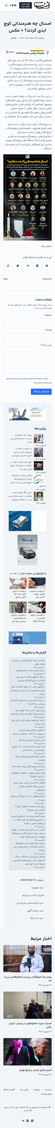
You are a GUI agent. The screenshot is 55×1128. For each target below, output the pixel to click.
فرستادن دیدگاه (41, 391)
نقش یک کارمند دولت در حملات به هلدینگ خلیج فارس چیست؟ (21, 466)
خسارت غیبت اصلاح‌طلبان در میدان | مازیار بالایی (30, 1025)
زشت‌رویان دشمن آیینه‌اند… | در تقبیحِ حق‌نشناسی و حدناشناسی (28, 748)
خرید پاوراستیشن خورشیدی (30, 903)
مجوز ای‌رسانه (46, 1094)
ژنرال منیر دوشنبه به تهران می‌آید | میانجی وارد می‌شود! (30, 808)
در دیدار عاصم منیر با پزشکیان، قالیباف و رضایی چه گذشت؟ (28, 702)
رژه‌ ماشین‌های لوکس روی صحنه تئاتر (28, 766)
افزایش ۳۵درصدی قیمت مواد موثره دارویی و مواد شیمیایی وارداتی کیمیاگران (29, 786)
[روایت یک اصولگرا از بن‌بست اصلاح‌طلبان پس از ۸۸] (27, 958)
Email (48, 330)
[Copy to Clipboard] (8, 266)
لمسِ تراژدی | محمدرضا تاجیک (31, 740)
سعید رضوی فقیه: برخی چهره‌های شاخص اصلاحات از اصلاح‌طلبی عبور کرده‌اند (29, 847)
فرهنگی (13, 38)
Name (48, 315)
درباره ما (48, 1090)
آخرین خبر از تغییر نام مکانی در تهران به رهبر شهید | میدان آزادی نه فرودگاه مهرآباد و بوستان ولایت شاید (28, 833)
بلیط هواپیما (37, 888)
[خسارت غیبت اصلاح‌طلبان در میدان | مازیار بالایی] (27, 1005)
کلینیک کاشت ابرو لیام (33, 895)
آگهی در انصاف (9, 1090)
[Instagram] (13, 5)
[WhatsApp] (18, 266)
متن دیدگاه (46, 345)
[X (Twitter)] (15, 5)
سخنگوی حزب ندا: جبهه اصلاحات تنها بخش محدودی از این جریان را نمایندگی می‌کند (28, 690)
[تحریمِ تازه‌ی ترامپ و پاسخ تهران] (27, 1051)
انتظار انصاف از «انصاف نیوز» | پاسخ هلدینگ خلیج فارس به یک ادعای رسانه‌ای (28, 481)
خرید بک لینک (37, 918)
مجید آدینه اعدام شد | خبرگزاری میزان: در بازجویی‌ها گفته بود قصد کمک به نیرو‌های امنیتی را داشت (28, 820)
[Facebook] (46, 266)
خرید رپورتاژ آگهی (35, 911)
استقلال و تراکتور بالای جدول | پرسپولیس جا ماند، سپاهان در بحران (29, 732)
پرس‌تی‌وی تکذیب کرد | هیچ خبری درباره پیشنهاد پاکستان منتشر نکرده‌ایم (28, 712)
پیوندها (37, 1090)
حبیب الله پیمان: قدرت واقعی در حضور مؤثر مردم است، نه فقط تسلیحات (20, 496)
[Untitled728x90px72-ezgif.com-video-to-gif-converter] (27, 52)
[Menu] (6, 5)
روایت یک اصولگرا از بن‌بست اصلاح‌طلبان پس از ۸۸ (21, 438)
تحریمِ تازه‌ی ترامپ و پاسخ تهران (30, 670)
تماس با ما (24, 1090)
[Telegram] (10, 5)
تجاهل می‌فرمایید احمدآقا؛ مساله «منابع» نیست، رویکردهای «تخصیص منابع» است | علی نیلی (29, 860)
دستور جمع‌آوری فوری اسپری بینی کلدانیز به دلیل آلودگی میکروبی (30, 678)
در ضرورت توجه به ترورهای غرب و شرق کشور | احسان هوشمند (21, 452)
